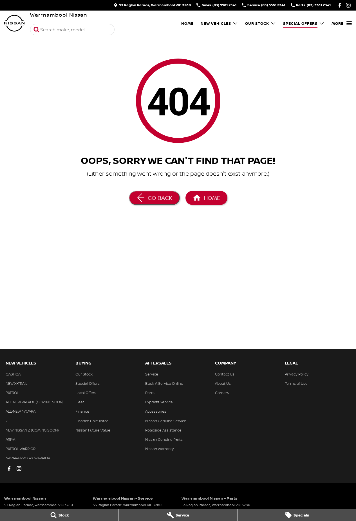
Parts (150, 392)
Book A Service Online (164, 383)
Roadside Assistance (163, 430)
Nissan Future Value (92, 430)
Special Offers (300, 23)
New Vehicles (216, 23)
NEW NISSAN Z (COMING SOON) (32, 430)
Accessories (155, 411)
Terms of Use (296, 383)
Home (187, 23)
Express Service (159, 401)
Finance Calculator (91, 420)
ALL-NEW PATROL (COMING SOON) (35, 401)
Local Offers (85, 392)
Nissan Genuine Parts (164, 439)
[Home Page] (14, 23)
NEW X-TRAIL (16, 383)
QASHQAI (13, 374)
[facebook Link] (339, 5)
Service (151, 374)
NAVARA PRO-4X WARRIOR (28, 457)
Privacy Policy (296, 374)
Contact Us (224, 374)
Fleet (79, 401)
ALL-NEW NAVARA (20, 411)
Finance (82, 411)
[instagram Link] (348, 5)
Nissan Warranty (159, 448)
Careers (222, 392)
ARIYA (10, 439)
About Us (223, 383)
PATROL (12, 392)
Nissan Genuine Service (165, 420)
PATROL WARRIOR (20, 448)
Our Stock (257, 23)
